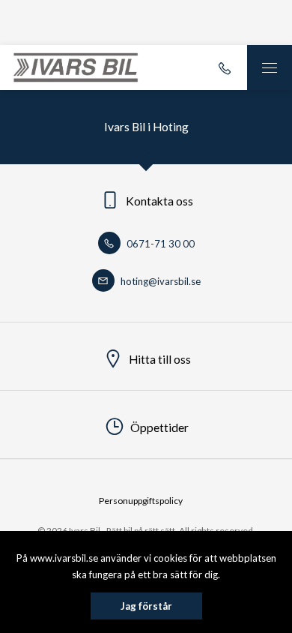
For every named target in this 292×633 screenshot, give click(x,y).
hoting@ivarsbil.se (159, 281)
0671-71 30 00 (159, 244)
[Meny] (269, 67)
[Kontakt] (224, 67)
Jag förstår (146, 606)
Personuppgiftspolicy (141, 500)
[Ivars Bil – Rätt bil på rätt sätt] (75, 67)
